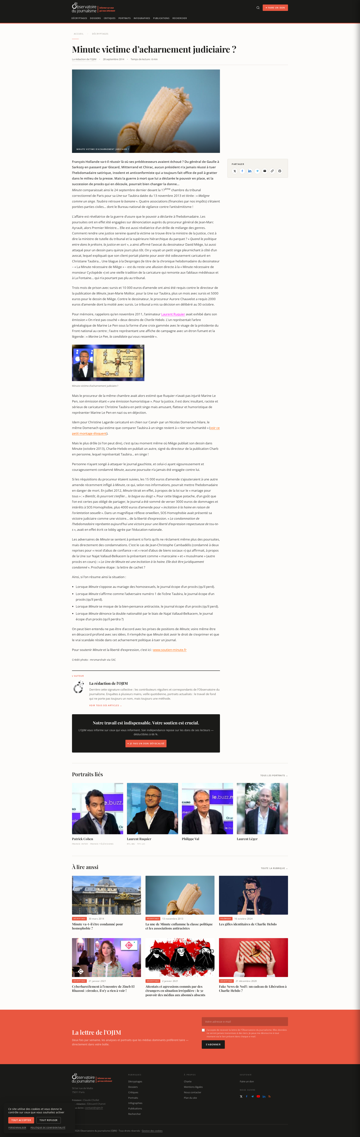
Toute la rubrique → (274, 868)
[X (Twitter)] (241, 1096)
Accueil (79, 33)
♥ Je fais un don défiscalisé (146, 743)
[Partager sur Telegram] (257, 171)
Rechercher (179, 18)
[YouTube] (258, 1096)
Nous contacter (192, 1092)
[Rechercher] (258, 8)
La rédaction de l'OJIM (84, 59)
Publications (161, 18)
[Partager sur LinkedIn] (250, 171)
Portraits (124, 18)
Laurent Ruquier (173, 314)
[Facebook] (246, 1096)
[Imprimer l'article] (280, 171)
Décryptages (79, 18)
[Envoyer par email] (265, 171)
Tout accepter (21, 1120)
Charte (187, 1081)
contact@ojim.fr (94, 1107)
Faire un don (247, 1081)
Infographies (142, 18)
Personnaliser (17, 1127)
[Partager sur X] (235, 171)
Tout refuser (49, 1120)
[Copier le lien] (272, 171)
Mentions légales (193, 1087)
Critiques (110, 18)
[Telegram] (252, 1096)
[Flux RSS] (269, 1096)
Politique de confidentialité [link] (48, 1127)
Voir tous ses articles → (105, 705)
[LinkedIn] (264, 1096)
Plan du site (190, 1097)
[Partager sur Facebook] (242, 171)
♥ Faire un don (275, 7)
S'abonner (213, 1044)
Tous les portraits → (274, 775)
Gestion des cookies (152, 1130)
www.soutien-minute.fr (170, 650)
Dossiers (95, 18)
